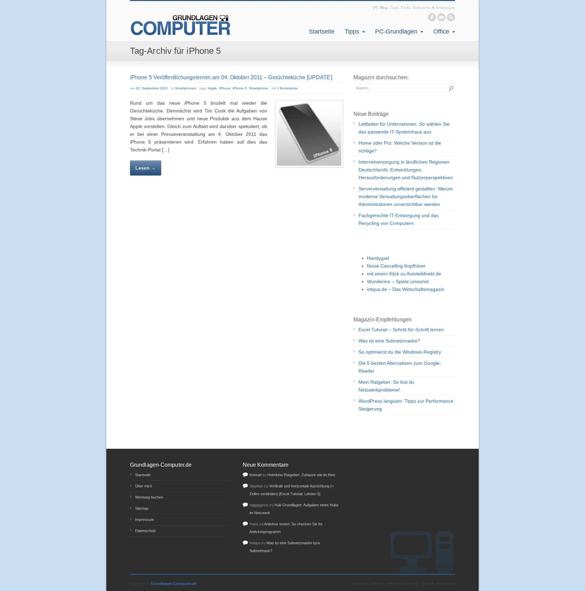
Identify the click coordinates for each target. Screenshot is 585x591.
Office (441, 31)
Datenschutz (145, 531)
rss (451, 17)
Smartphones (185, 88)
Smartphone (258, 88)
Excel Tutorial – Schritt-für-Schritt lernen (401, 329)
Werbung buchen (149, 497)
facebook (432, 17)
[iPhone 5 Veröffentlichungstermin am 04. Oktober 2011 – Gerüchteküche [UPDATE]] (309, 134)
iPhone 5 (240, 88)
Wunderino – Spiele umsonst (398, 281)
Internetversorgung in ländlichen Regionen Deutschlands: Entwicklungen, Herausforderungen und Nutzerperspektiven (406, 169)
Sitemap (141, 508)
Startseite (321, 31)
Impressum (144, 520)
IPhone (225, 88)
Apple (212, 88)
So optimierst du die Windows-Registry (400, 352)
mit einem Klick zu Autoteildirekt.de (404, 273)
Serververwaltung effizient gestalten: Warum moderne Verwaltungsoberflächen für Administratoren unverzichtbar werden (406, 196)
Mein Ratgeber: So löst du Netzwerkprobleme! (386, 386)
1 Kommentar (287, 88)
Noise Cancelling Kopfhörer (396, 266)
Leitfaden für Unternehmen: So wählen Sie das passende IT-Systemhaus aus (404, 127)
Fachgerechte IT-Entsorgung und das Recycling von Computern (399, 219)
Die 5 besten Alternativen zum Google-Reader (400, 367)
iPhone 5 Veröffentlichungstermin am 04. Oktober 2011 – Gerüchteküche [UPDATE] (231, 77)
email (441, 17)
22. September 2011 (152, 88)
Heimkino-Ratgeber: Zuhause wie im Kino (301, 475)
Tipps (352, 31)
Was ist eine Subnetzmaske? (389, 340)
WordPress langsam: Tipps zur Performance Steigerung (406, 404)
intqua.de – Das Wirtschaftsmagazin (405, 289)
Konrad (255, 475)
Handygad (378, 258)
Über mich (143, 486)
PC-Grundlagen (396, 31)
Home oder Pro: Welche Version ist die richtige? (400, 146)
